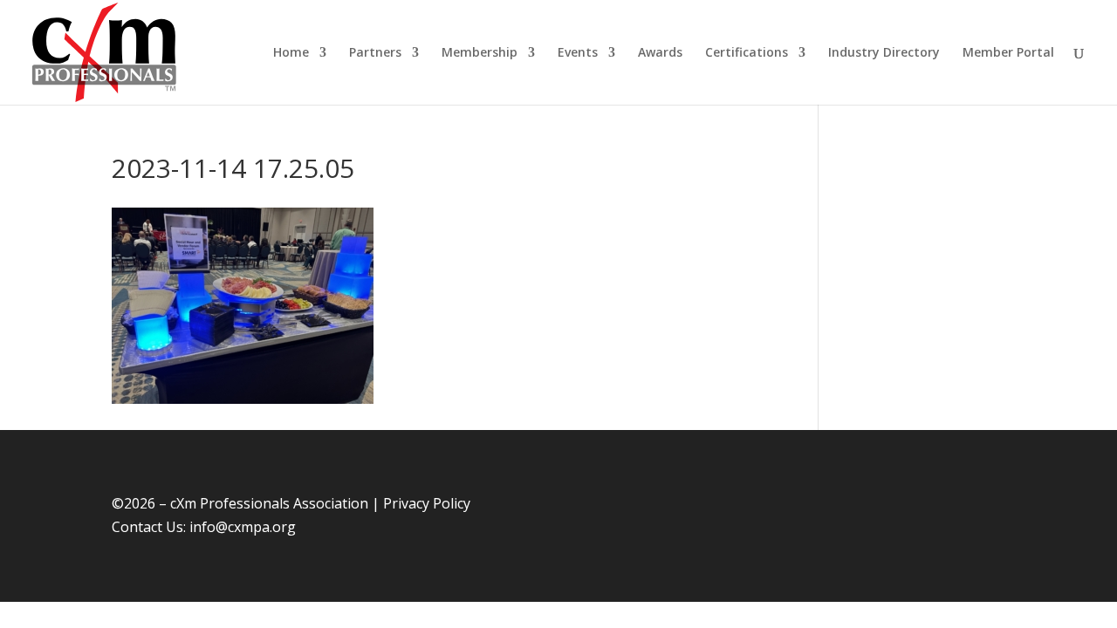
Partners (375, 53)
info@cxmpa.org (242, 526)
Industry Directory (884, 53)
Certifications (746, 53)
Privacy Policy (426, 503)
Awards (660, 53)
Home (291, 53)
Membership (479, 53)
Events (578, 53)
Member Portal (1008, 53)
